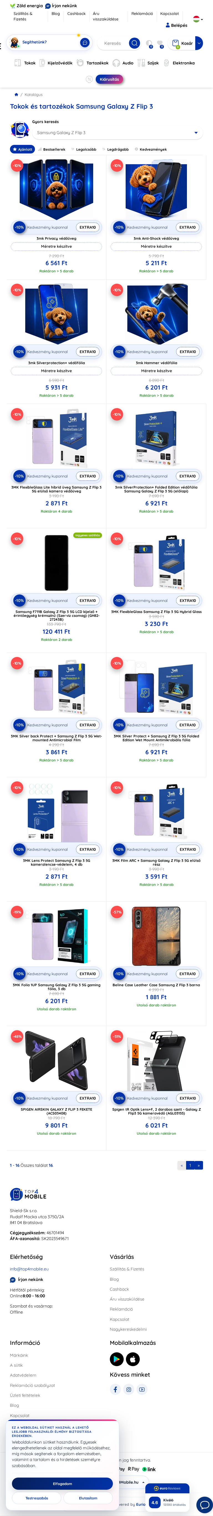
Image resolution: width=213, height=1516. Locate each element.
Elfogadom (62, 1483)
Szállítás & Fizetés (23, 16)
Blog (56, 13)
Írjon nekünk (64, 5)
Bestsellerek (54, 149)
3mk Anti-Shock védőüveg (156, 238)
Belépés (179, 25)
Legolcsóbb (86, 149)
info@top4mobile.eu (29, 1269)
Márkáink (19, 1355)
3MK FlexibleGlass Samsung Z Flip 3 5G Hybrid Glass (156, 611)
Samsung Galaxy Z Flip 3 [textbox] (61, 132)
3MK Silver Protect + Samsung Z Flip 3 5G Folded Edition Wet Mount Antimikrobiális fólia (156, 738)
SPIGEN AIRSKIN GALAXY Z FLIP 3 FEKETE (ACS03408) (56, 1111)
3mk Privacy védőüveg (56, 238)
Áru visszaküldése (105, 16)
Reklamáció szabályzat (32, 1385)
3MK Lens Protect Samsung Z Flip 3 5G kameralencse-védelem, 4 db (56, 862)
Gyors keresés (45, 121)
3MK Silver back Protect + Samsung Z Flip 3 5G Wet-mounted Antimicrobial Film (56, 738)
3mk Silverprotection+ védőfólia (56, 363)
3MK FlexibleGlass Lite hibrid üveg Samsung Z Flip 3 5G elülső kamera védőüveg (56, 489)
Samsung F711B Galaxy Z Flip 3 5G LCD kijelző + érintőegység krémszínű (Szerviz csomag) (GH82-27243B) (57, 615)
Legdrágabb (118, 149)
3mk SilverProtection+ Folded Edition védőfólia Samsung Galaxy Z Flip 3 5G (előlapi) (156, 489)
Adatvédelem (23, 1375)
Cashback (76, 13)
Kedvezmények (153, 149)
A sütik (16, 1365)
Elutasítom (88, 1498)
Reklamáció (142, 13)
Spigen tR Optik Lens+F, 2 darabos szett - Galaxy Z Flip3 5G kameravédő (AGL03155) (156, 1111)
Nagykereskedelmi (128, 1329)
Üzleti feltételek (25, 1395)
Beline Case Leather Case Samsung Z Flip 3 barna (156, 985)
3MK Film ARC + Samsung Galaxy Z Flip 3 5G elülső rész (156, 862)
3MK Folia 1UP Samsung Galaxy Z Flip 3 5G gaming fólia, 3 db (56, 987)
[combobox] (117, 132)
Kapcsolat (169, 13)
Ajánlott (25, 149)
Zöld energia (30, 5)
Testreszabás (37, 1498)
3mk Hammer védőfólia (156, 363)
